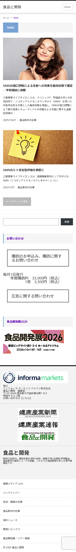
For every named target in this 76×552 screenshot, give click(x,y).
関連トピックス (11, 529)
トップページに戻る (17, 201)
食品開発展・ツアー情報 (16, 538)
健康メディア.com (13, 483)
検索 (66, 222)
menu (67, 6)
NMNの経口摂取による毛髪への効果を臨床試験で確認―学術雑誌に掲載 (38, 88)
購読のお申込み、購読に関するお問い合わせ (37, 258)
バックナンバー (11, 492)
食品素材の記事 (27, 120)
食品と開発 (16, 452)
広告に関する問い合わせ (33, 296)
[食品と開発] (12, 7)
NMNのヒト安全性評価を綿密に (23, 170)
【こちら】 (26, 398)
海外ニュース (10, 520)
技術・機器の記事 (12, 502)
